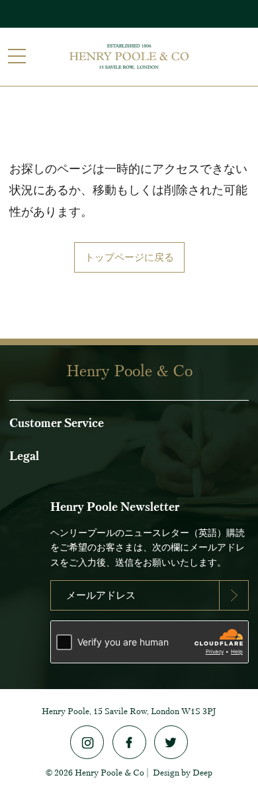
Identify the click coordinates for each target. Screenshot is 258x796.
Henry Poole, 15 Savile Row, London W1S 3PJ (129, 711)
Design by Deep (182, 772)
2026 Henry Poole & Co (99, 772)
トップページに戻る (129, 257)
